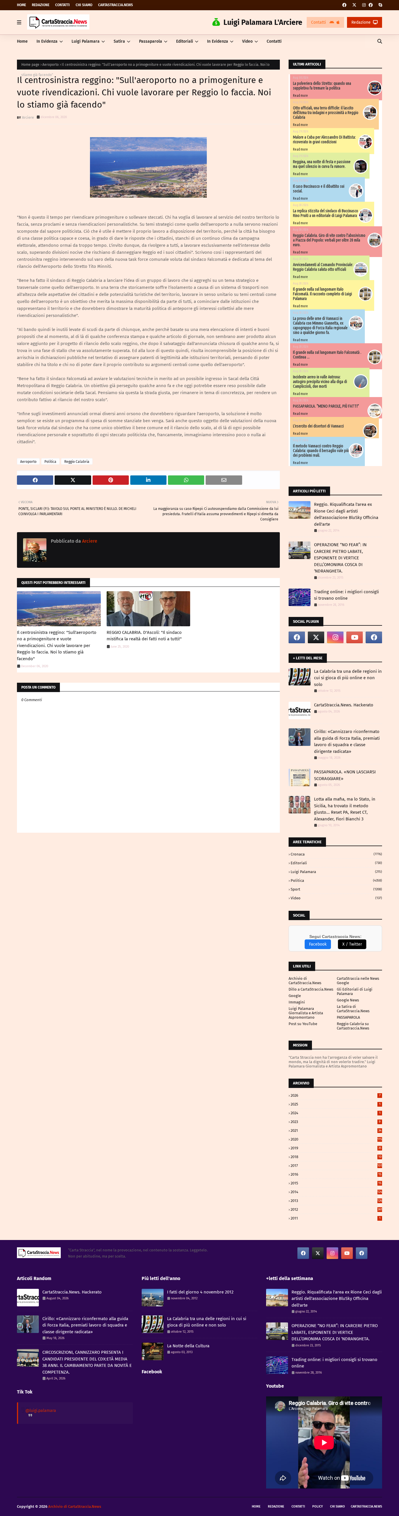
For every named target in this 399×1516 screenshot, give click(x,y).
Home (21, 5)
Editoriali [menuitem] (184, 41)
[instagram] (364, 5)
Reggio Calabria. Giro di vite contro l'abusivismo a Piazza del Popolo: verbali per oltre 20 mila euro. (329, 240)
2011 (336, 1218)
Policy (317, 1506)
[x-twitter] (354, 5)
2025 (336, 1104)
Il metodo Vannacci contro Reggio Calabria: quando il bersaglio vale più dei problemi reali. (321, 451)
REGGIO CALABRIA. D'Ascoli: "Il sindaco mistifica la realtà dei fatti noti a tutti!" (144, 636)
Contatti (62, 5)
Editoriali (336, 863)
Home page (30, 65)
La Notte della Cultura (188, 1345)
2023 (336, 1122)
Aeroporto (50, 65)
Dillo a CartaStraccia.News (311, 989)
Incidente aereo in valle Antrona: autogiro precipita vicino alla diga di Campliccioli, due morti (320, 382)
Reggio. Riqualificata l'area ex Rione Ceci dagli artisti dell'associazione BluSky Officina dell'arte (346, 514)
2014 (336, 1192)
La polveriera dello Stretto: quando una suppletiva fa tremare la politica (322, 85)
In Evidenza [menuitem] (47, 41)
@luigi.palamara (40, 1410)
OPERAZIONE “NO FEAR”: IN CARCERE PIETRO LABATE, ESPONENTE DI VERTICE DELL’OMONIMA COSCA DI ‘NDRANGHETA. (340, 558)
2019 (336, 1148)
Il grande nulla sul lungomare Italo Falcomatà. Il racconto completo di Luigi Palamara (322, 294)
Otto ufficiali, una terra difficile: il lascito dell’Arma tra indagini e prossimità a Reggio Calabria (325, 113)
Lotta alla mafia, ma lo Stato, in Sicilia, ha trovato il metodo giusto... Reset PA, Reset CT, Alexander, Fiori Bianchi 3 (344, 809)
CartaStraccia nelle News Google (358, 980)
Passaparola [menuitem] (150, 41)
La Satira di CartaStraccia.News (353, 1008)
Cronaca (336, 854)
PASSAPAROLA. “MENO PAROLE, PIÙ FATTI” (326, 406)
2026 (336, 1095)
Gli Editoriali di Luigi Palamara (354, 991)
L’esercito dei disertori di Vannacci (318, 426)
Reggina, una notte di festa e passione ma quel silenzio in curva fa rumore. (322, 164)
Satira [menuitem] (119, 41)
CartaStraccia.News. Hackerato (343, 705)
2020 (336, 1139)
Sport (336, 889)
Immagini (297, 1002)
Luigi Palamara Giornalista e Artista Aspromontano (306, 1013)
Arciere (28, 117)
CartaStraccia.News (115, 5)
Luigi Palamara (336, 872)
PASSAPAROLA (348, 1017)
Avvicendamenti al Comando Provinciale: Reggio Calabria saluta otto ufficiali (323, 267)
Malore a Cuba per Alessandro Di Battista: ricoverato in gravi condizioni (324, 139)
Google (295, 996)
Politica (50, 462)
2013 (336, 1200)
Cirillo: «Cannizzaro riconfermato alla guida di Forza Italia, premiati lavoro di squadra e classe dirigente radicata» (347, 741)
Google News (348, 1000)
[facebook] (344, 5)
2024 (336, 1113)
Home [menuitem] (22, 41)
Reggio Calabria (76, 462)
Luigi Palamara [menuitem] (86, 41)
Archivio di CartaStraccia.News (305, 980)
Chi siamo (84, 5)
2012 (336, 1209)
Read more (300, 95)
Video (336, 898)
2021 (336, 1130)
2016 (336, 1174)
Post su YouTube (303, 1024)
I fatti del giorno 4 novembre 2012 (200, 1292)
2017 (336, 1165)
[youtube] (354, 637)
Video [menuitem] (247, 41)
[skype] (379, 5)
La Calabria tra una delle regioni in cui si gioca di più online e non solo (348, 678)
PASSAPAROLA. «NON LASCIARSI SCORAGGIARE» (345, 775)
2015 (336, 1183)
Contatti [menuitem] (274, 41)
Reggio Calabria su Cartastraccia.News (353, 1026)
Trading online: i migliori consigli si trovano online (346, 595)
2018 (336, 1157)
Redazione (40, 5)
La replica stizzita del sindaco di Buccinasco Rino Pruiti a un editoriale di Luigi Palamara (325, 213)
